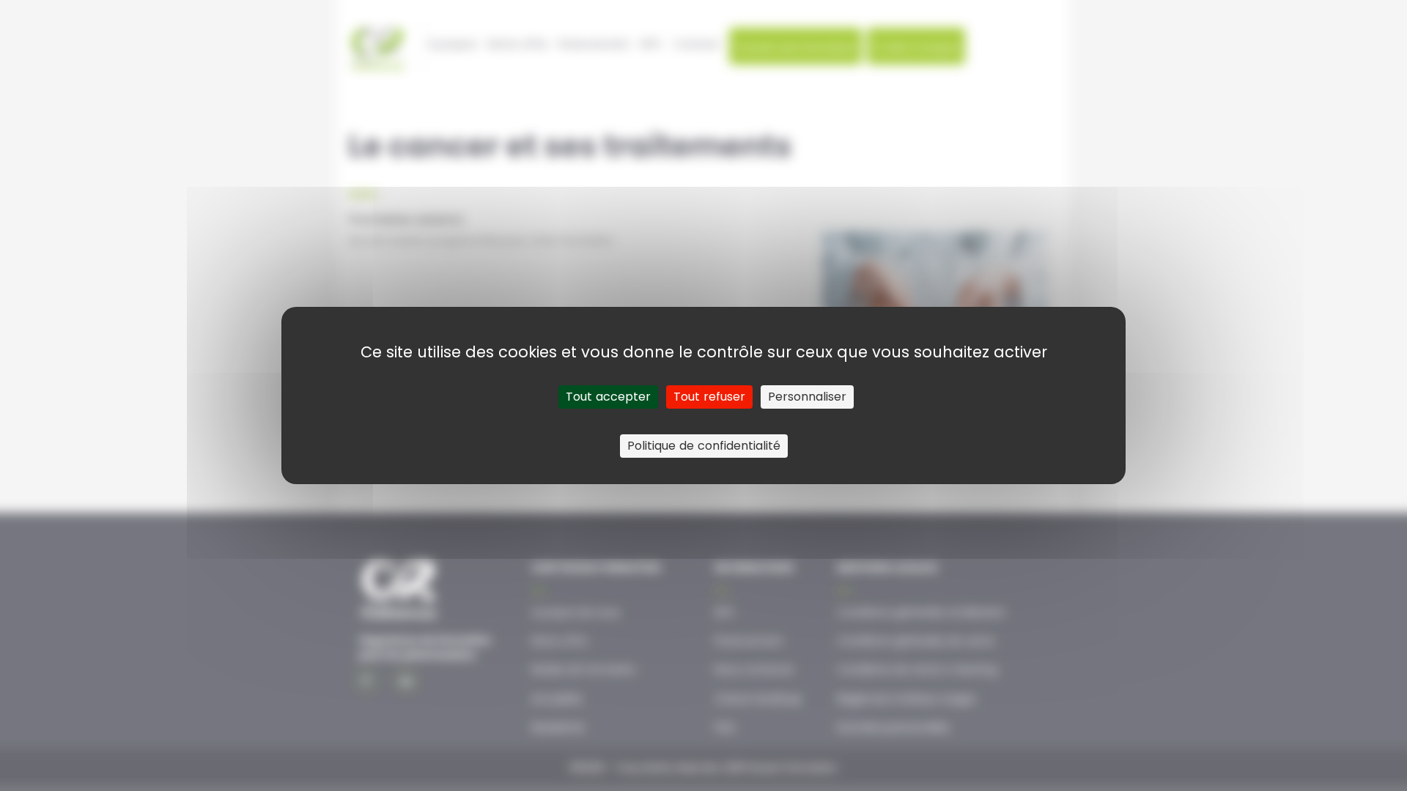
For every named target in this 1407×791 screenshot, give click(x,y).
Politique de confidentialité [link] (703, 445)
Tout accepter (608, 396)
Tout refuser (709, 396)
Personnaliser (807, 396)
